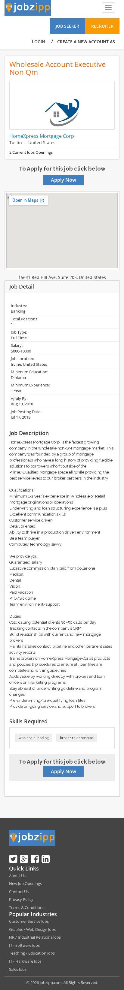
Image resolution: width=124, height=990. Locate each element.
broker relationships (77, 737)
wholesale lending (34, 737)
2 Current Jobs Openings (31, 152)
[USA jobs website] (28, 7)
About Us (17, 875)
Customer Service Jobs (29, 921)
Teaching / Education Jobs (32, 953)
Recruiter (102, 26)
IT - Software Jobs (24, 945)
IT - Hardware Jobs (25, 961)
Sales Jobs (17, 969)
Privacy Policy (21, 899)
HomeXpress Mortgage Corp (41, 136)
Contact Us (19, 891)
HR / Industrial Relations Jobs (35, 937)
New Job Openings (25, 883)
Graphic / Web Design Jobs (32, 929)
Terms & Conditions (26, 907)
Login (38, 41)
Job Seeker (67, 26)
